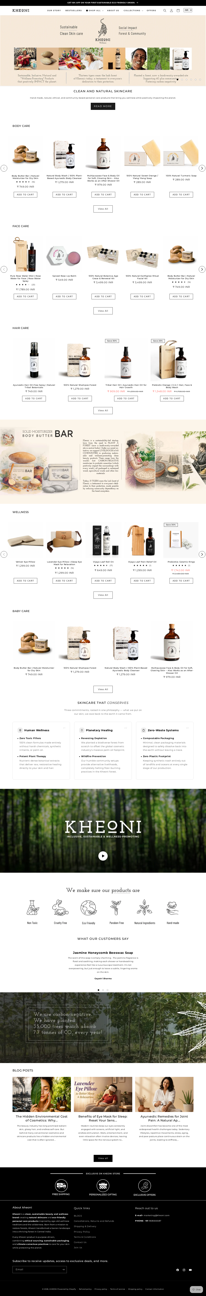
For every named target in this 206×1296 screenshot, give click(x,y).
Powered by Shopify (66, 1289)
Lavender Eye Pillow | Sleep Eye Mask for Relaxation (64, 563)
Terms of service (117, 1289)
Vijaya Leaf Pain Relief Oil (142, 562)
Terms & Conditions (85, 1237)
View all (103, 1158)
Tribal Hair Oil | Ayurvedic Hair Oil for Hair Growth (126, 386)
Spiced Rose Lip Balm (64, 276)
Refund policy (85, 1289)
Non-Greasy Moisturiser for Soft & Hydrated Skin (31, 17)
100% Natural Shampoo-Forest (80, 385)
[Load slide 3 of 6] (186, 79)
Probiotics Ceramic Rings (181, 562)
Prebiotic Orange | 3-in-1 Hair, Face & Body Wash (172, 386)
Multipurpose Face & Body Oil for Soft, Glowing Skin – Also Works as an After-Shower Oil (103, 178)
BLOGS (78, 1215)
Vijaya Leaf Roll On (103, 562)
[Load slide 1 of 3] (98, 990)
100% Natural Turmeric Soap (181, 175)
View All (103, 208)
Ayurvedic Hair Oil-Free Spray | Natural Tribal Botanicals (34, 386)
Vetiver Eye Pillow (25, 562)
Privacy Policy (82, 1231)
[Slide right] (202, 168)
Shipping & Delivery (85, 1226)
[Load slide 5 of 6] (195, 79)
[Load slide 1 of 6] (177, 79)
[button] (94, 10)
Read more (103, 106)
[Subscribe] (63, 1269)
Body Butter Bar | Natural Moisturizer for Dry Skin (25, 176)
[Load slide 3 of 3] (107, 990)
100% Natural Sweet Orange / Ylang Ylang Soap (142, 176)
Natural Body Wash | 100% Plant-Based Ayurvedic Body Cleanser (64, 176)
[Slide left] (4, 168)
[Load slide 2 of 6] (182, 79)
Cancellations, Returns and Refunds (94, 1221)
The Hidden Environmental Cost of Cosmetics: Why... (42, 1118)
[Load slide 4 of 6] (191, 79)
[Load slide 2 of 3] (103, 990)
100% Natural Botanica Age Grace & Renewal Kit (103, 277)
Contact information (154, 1289)
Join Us (78, 1247)
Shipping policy (135, 1289)
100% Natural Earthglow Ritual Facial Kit (142, 277)
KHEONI (53, 1289)
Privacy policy (101, 1289)
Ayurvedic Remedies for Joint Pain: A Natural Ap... (164, 1118)
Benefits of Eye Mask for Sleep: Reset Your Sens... (103, 1118)
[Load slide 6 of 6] (200, 79)
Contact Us (80, 1242)
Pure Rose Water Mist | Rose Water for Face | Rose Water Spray (25, 278)
